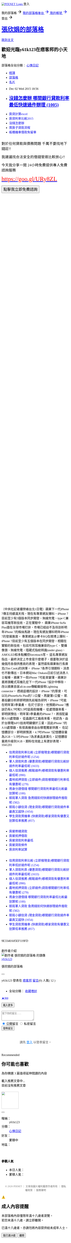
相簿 (12, 73)
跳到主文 (8, 40)
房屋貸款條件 (18, 845)
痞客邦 (27, 980)
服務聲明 (41, 1190)
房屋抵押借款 (18, 835)
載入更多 (8, 1005)
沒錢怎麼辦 (16, 123)
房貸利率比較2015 (21, 118)
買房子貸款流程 (19, 127)
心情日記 (33, 65)
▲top (5, 997)
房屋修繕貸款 (18, 831)
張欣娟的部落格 (23, 29)
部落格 (13, 77)
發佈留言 (8, 1028)
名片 (12, 82)
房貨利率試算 (18, 849)
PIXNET (17, 1186)
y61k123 (7, 959)
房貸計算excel (18, 114)
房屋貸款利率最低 (21, 840)
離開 (21, 1235)
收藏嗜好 (31, 991)
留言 (36, 980)
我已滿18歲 (9, 1235)
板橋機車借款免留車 (22, 132)
